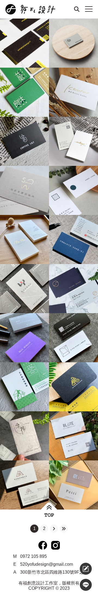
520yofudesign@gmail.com (46, 564)
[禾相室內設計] (24, 435)
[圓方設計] (73, 190)
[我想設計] (86, 569)
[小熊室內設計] (73, 386)
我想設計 (72, 568)
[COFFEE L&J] (24, 141)
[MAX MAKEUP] (24, 337)
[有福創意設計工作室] (32, 9)
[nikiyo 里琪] (73, 141)
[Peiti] (73, 485)
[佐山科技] (24, 485)
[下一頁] (54, 529)
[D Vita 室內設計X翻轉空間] (73, 337)
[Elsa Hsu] (24, 239)
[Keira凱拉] (73, 92)
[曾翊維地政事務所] (73, 43)
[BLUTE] (73, 435)
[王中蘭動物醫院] (24, 386)
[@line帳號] (86, 585)
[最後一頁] (64, 529)
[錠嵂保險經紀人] (73, 239)
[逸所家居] (73, 288)
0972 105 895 (33, 556)
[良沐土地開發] (24, 92)
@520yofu (74, 584)
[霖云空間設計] (24, 288)
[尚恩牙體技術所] (24, 190)
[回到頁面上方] (49, 511)
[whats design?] (24, 43)
